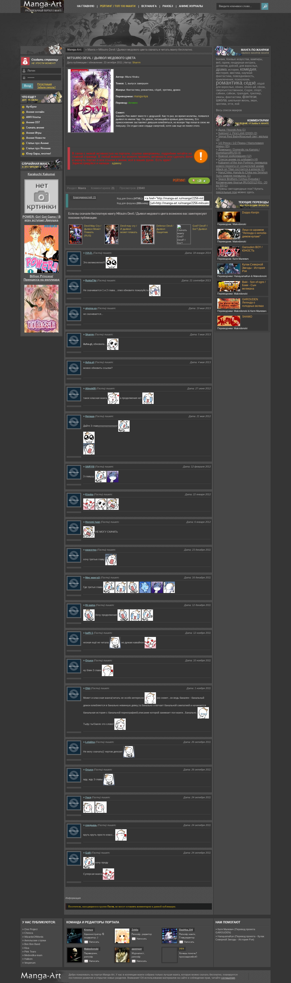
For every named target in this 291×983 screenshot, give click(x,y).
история (233, 69)
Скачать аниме (35, 127)
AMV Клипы (33, 117)
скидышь (91, 825)
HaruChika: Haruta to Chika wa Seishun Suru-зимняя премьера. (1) (242, 174)
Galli (88, 852)
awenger (137, 948)
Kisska (89, 494)
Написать (94, 942)
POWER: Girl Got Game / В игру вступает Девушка (41, 218)
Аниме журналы (191, 6)
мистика (235, 72)
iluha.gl (89, 362)
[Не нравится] (193, 180)
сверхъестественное (229, 90)
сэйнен (220, 93)
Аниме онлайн (35, 111)
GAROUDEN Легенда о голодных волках (253, 303)
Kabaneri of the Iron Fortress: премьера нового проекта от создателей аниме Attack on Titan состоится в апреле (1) (241, 166)
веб (218, 62)
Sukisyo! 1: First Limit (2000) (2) (237, 133)
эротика (221, 103)
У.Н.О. (89, 253)
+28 (199, 180)
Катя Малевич (226, 929)
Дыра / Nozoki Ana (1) (232, 129)
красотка (90, 549)
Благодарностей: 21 (84, 197)
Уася (88, 797)
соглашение (228, 977)
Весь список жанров (229, 110)
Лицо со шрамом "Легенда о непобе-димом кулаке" (254, 233)
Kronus (88, 929)
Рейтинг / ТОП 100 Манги (117, 6)
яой (237, 103)
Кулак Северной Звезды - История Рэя (253, 268)
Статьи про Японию (38, 148)
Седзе (248, 90)
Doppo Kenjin (250, 212)
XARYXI (89, 466)
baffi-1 (89, 632)
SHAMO (247, 316)
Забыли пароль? (46, 87)
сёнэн (261, 87)
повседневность (243, 76)
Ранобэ (168, 6)
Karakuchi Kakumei (41, 174)
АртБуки (31, 106)
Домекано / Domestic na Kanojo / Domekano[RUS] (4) (237, 151)
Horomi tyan (92, 522)
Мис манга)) (92, 577)
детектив (222, 65)
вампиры (256, 59)
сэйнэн (230, 93)
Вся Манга (149, 6)
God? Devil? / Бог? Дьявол (200, 227)
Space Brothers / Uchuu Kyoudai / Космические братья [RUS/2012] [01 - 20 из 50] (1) (241, 182)
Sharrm (136, 62)
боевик (220, 59)
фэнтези (249, 97)
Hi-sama (90, 605)
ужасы (220, 97)
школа (221, 100)
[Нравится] (204, 180)
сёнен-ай (250, 87)
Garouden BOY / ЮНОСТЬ (252, 249)
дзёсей (233, 65)
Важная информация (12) (234, 156)
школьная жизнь (238, 100)
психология (242, 79)
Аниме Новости (35, 137)
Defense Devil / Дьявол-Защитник (164, 229)
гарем (225, 62)
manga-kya (141, 96)
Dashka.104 (186, 929)
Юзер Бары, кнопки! (38, 153)
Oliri (87, 688)
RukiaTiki (90, 280)
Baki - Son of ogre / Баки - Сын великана (254, 285)
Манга (91, 49)
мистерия (222, 72)
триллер (255, 93)
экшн (254, 100)
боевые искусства (237, 59)
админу (116, 163)
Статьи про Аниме (37, 143)
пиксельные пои (226, 192)
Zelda (135, 929)
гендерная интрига (243, 62)
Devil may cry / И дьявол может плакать (128, 229)
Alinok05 (90, 388)
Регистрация (44, 84)
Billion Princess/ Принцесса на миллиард (41, 278)
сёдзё (250, 82)
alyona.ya (91, 308)
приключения (224, 79)
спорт (257, 90)
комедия (248, 69)
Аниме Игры (33, 132)
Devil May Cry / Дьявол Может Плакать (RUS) (92, 230)
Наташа (89, 416)
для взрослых (248, 65)
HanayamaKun (226, 936)
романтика (229, 83)
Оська (89, 660)
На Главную (85, 6)
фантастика (233, 97)
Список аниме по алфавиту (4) (238, 159)
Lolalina (90, 742)
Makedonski (91, 948)
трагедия (242, 93)
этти (230, 103)
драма (221, 69)
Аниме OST (33, 122)
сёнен (239, 87)
